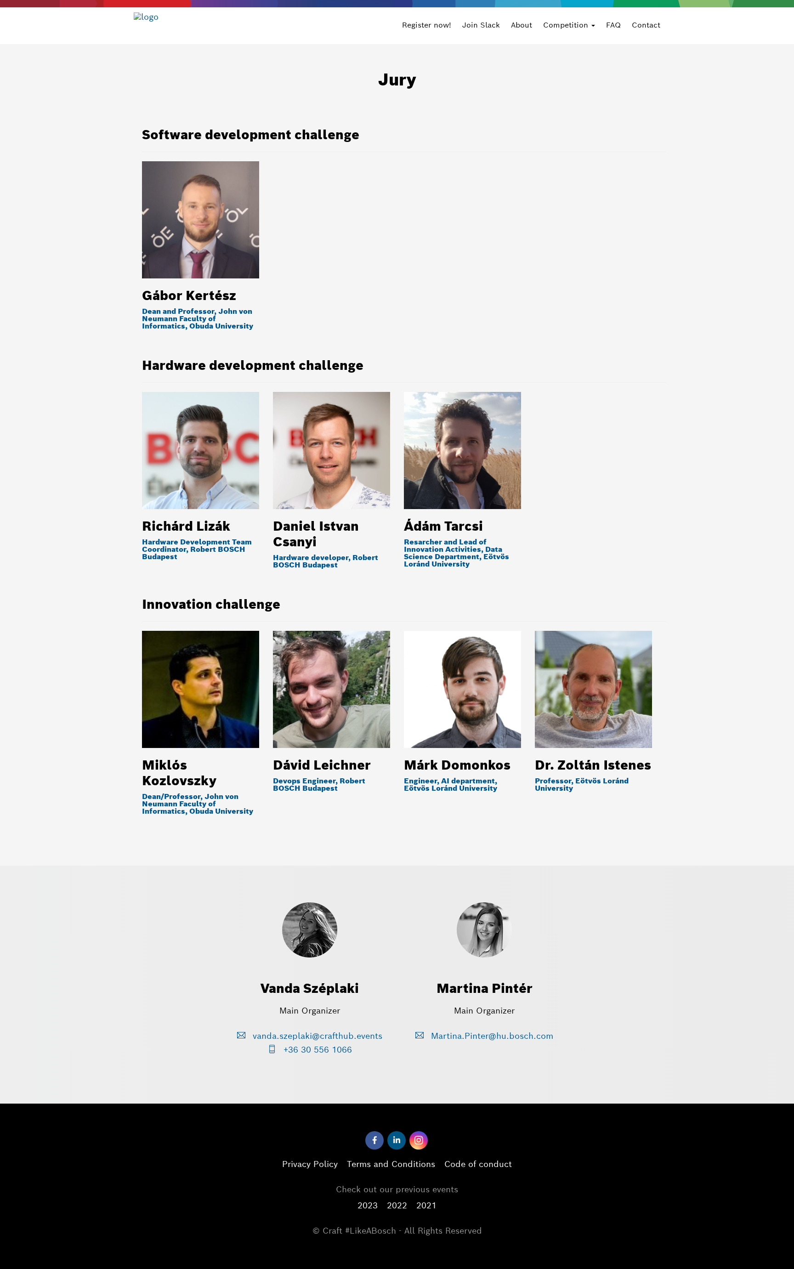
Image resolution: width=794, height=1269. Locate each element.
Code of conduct (478, 1164)
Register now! (426, 25)
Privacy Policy (310, 1164)
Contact (646, 25)
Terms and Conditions (391, 1164)
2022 (397, 1205)
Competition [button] (566, 25)
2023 (367, 1205)
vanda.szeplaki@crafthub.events (316, 1036)
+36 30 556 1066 (316, 1049)
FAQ (613, 25)
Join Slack (481, 25)
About (521, 25)
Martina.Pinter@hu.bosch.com (490, 1036)
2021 (426, 1205)
